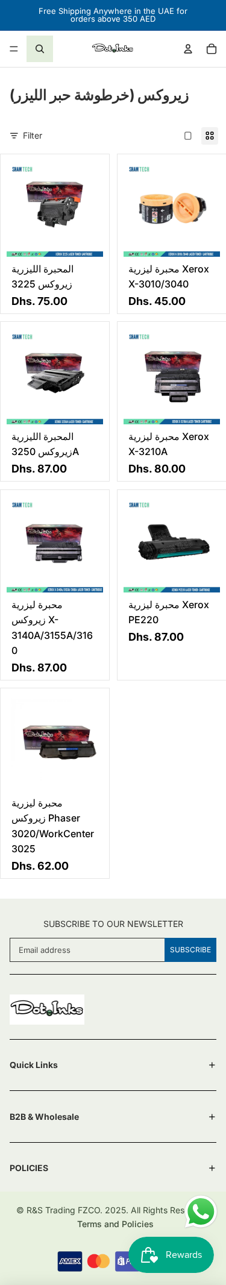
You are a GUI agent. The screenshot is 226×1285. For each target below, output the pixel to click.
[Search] (40, 49)
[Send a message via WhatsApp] (201, 1212)
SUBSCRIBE (190, 949)
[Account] (188, 49)
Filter (32, 135)
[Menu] (14, 49)
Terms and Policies (115, 1224)
